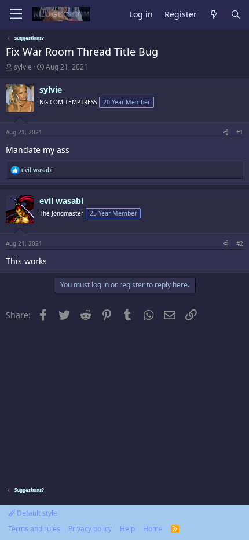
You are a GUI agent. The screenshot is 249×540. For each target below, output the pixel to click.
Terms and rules (34, 529)
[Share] (225, 132)
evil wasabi (61, 200)
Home (153, 529)
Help (127, 529)
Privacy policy (90, 529)
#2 (239, 243)
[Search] (236, 14)
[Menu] (16, 14)
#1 (239, 132)
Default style (36, 513)
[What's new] (214, 14)
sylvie (23, 67)
